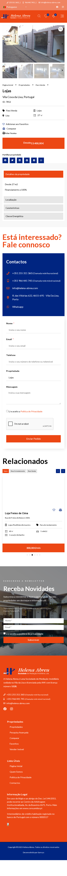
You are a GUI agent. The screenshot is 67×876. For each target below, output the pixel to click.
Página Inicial (7, 85)
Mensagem (11, 387)
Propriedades (24, 85)
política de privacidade (31, 633)
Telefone (10, 355)
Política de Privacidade (31, 411)
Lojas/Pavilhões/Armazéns (19, 525)
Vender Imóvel (17, 749)
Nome (9, 323)
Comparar (14, 738)
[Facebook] (5, 708)
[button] (4, 44)
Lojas (39, 110)
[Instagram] (11, 708)
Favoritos (14, 743)
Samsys (41, 852)
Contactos (15, 783)
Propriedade (12, 371)
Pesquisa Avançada (19, 732)
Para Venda (40, 85)
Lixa (7, 115)
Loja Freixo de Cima (16, 513)
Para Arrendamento (48, 525)
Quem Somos (16, 771)
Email (9, 339)
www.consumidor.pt (32, 808)
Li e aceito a (25, 411)
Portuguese (11, 7)
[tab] (33, 174)
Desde (27, 142)
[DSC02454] (33, 44)
